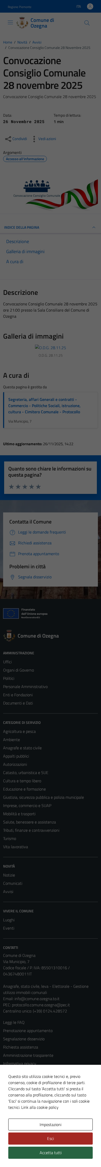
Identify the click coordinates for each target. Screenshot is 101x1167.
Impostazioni (50, 1124)
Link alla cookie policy (40, 1107)
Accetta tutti (51, 1152)
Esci (50, 1138)
